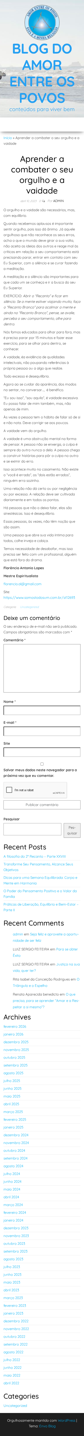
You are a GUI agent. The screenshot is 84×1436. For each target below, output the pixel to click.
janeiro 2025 (13, 1127)
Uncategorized (29, 607)
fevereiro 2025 (15, 1119)
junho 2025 (12, 1088)
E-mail (10, 722)
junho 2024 (12, 1181)
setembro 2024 (16, 1158)
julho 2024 (12, 1173)
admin (58, 201)
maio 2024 (12, 1189)
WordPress (66, 1420)
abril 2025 (11, 1104)
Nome (10, 701)
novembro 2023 (16, 1236)
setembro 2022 (16, 1344)
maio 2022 (12, 1375)
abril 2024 (11, 1197)
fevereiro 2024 (15, 1212)
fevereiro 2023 (15, 1305)
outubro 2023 (14, 1243)
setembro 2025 (16, 1065)
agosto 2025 (13, 1073)
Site (7, 743)
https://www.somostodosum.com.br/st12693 (39, 597)
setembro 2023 (16, 1251)
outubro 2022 (14, 1336)
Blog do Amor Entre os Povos (42, 72)
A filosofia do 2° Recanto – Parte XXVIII (35, 856)
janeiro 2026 (13, 1034)
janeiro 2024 (13, 1220)
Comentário (14, 640)
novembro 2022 (16, 1329)
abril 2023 (11, 1290)
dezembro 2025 (16, 1042)
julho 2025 (12, 1080)
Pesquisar (12, 819)
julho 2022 (12, 1360)
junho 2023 (12, 1274)
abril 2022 (11, 1383)
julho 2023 (12, 1267)
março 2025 (13, 1111)
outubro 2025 (14, 1057)
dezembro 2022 (16, 1321)
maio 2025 (12, 1096)
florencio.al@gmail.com (23, 584)
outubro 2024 (14, 1150)
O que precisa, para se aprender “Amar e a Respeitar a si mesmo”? (46, 1000)
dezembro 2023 (16, 1228)
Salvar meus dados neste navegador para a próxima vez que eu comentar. (40, 773)
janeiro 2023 (13, 1313)
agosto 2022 (13, 1352)
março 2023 (13, 1298)
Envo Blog (47, 1426)
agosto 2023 (13, 1259)
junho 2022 (12, 1367)
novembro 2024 (16, 1142)
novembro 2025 (16, 1049)
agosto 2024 (13, 1166)
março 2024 (13, 1205)
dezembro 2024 (16, 1135)
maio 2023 (12, 1282)
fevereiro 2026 (15, 1026)
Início (8, 138)
